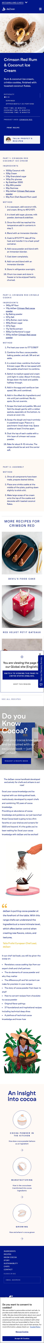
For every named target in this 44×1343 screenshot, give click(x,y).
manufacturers (11, 5)
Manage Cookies (22, 1332)
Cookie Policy (35, 1327)
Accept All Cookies (22, 1338)
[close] (39, 654)
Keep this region (22, 684)
